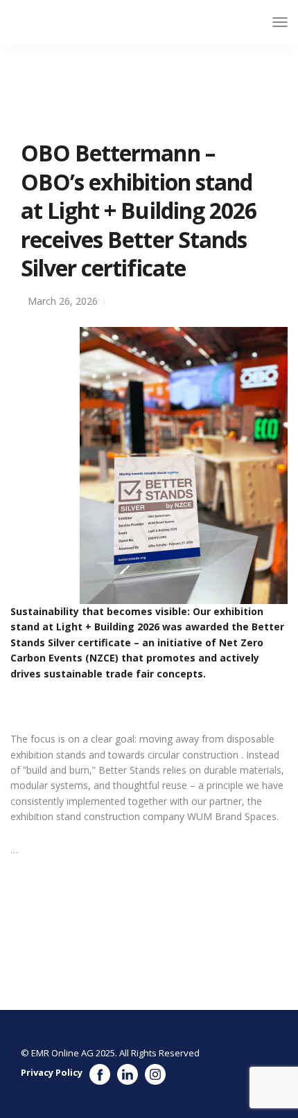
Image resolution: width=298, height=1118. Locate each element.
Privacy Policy (51, 1072)
